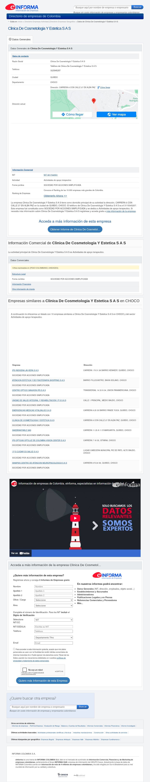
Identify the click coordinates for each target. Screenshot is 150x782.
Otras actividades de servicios (116, 732)
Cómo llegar (105, 87)
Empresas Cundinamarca (110, 739)
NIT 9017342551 (51, 175)
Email (15, 642)
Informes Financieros (112, 726)
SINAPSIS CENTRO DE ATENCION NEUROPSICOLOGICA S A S (39, 463)
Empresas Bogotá (47, 739)
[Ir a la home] (21, 6)
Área (15, 605)
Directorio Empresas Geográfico (62, 21)
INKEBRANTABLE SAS (21, 430)
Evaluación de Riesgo (52, 726)
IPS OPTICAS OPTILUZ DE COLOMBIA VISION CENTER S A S (39, 440)
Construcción (99, 732)
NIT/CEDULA (19, 626)
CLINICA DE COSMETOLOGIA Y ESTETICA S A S (33, 420)
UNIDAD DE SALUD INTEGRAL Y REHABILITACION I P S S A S (39, 400)
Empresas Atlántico (92, 739)
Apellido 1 (17, 590)
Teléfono (17, 630)
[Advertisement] (75, 145)
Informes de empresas (20, 726)
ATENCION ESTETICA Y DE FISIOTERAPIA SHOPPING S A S (38, 380)
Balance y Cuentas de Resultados (73, 726)
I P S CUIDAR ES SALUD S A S (25, 451)
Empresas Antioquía (63, 739)
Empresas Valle (77, 739)
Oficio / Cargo (19, 599)
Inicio (20, 21)
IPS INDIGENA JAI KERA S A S (25, 370)
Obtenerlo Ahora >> (55, 195)
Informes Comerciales (95, 726)
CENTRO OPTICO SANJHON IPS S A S (29, 390)
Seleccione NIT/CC (18, 621)
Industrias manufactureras (82, 732)
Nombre (17, 586)
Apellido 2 (17, 595)
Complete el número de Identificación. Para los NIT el (41, 614)
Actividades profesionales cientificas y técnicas (54, 732)
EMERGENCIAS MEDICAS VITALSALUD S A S (31, 410)
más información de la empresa (121, 211)
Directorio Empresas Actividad (36, 21)
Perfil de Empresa (36, 726)
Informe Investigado (128, 726)
